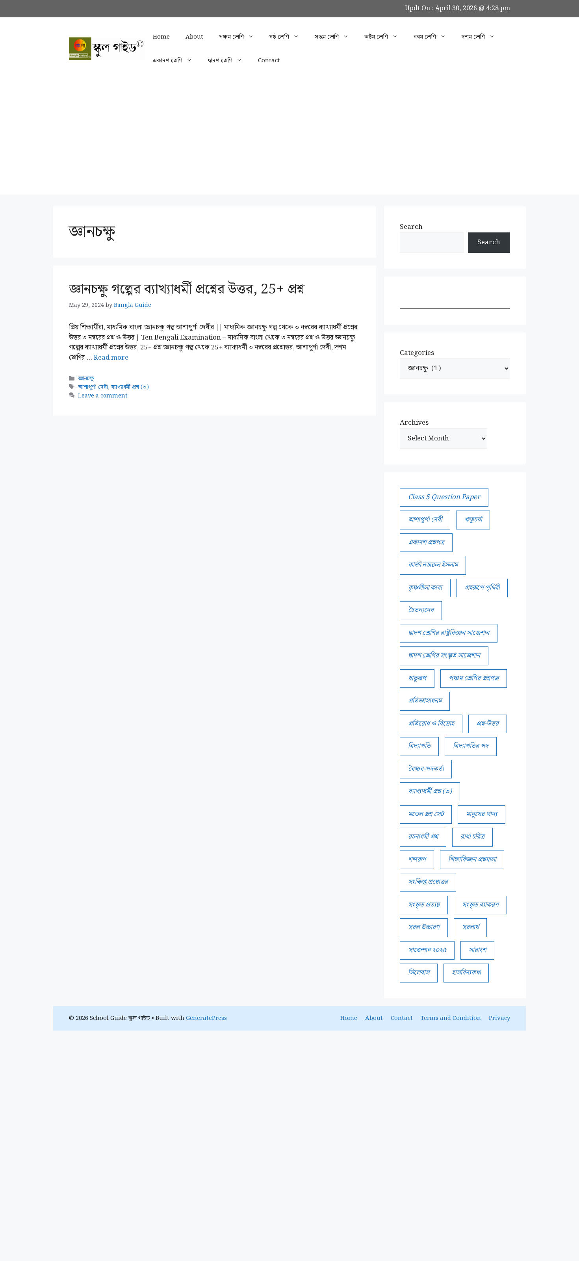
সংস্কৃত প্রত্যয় (424, 904)
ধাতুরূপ (417, 678)
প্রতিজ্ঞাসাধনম (425, 700)
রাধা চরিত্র (472, 836)
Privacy (499, 1018)
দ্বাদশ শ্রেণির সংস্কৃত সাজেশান (444, 655)
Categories (417, 353)
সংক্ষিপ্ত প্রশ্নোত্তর (428, 882)
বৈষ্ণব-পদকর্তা (426, 768)
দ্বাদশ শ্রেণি (220, 60)
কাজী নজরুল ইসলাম (433, 564)
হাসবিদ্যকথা (466, 972)
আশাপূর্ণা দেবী (93, 387)
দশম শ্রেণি (473, 37)
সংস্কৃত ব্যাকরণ (480, 904)
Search (411, 226)
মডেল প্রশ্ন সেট (426, 814)
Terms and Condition (451, 1018)
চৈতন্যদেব (421, 610)
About (194, 37)
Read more (111, 357)
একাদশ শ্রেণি (167, 60)
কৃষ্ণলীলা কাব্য (425, 587)
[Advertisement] (289, 139)
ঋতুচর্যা (473, 519)
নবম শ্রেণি (425, 37)
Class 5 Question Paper (444, 497)
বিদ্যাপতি (419, 746)
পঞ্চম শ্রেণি (231, 37)
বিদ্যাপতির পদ (470, 746)
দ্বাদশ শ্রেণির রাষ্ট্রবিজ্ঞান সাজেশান (448, 633)
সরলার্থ (470, 927)
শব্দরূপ (417, 859)
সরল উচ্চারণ (424, 927)
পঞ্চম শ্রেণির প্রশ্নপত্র (474, 678)
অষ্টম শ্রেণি (376, 37)
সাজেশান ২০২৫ (427, 950)
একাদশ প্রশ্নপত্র (426, 542)
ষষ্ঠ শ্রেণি (279, 37)
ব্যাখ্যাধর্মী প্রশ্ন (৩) (130, 387)
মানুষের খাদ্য (481, 814)
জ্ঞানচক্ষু (86, 378)
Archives (414, 423)
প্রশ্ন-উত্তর (488, 723)
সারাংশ (477, 950)
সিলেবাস (418, 972)
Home (161, 37)
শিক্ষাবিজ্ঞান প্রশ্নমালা (472, 859)
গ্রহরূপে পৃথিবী (482, 587)
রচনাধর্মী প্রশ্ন (423, 836)
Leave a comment (102, 395)
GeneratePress (206, 1018)
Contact (269, 60)
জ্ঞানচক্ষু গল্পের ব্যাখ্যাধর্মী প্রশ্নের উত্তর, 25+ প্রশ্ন (186, 290)
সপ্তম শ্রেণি (327, 37)
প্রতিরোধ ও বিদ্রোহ (431, 723)
